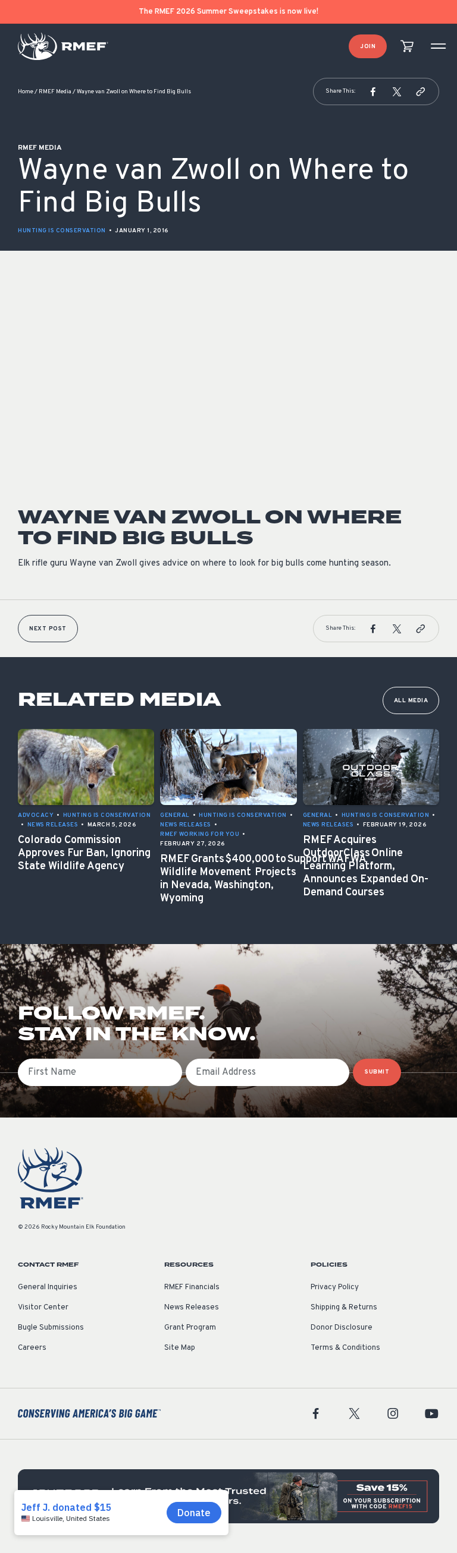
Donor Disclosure (342, 1328)
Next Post (48, 629)
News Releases (191, 1307)
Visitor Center (43, 1307)
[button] (373, 91)
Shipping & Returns (344, 1307)
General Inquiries (47, 1287)
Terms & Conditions (345, 1348)
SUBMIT (377, 1072)
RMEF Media (55, 92)
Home (25, 92)
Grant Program (190, 1328)
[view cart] (407, 46)
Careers (32, 1348)
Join (367, 46)
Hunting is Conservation (62, 231)
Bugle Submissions (51, 1328)
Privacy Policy (335, 1287)
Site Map (179, 1348)
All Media (411, 701)
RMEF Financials (192, 1287)
